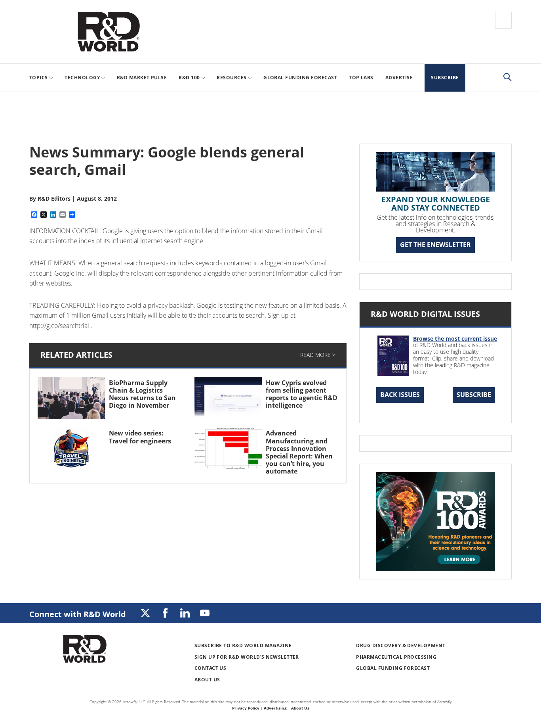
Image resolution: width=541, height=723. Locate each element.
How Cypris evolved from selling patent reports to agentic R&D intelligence (301, 394)
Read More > (317, 355)
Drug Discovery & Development (400, 645)
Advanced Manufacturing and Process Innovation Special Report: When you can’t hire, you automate (299, 452)
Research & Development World (108, 32)
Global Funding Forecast (393, 668)
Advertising (275, 708)
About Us (207, 679)
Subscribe (474, 394)
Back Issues (400, 394)
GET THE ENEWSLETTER (435, 244)
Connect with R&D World (77, 614)
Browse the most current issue (455, 338)
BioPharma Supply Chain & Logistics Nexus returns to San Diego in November (142, 394)
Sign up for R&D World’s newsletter (246, 657)
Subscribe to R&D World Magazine (243, 645)
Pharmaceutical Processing (396, 657)
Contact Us (210, 668)
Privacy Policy (245, 708)
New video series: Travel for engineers (140, 437)
